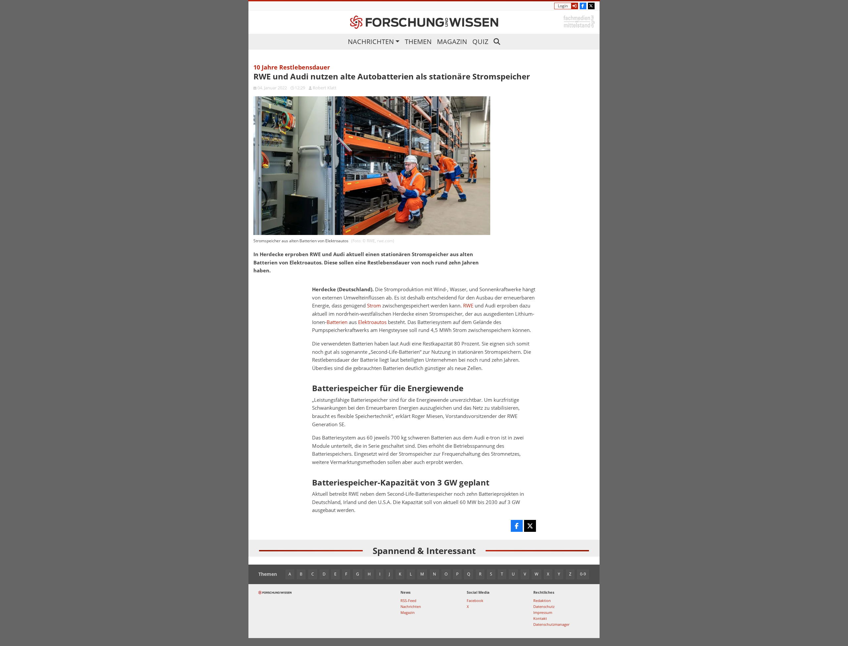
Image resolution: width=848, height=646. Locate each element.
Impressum (542, 612)
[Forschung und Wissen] (424, 22)
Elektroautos (372, 322)
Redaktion (542, 600)
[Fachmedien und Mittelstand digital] (579, 21)
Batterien (337, 322)
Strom (374, 305)
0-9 (583, 574)
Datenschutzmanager (551, 624)
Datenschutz (544, 606)
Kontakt (540, 618)
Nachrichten (371, 41)
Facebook (475, 600)
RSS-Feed (408, 600)
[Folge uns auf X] (591, 6)
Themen (418, 41)
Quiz (480, 41)
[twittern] (530, 526)
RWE (468, 305)
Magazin (452, 41)
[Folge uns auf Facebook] (583, 6)
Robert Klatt (325, 88)
